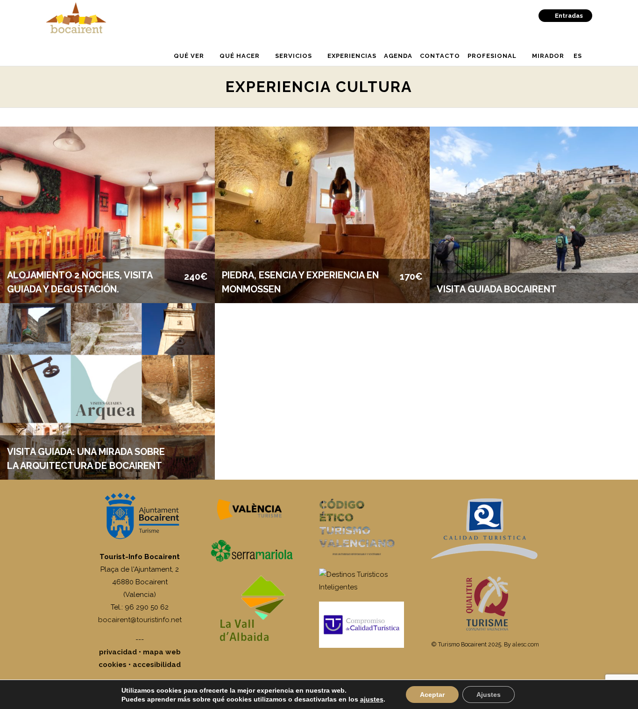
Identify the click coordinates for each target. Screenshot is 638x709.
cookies (113, 664)
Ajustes (488, 694)
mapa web (162, 652)
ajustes (371, 699)
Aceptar (432, 694)
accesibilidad (157, 664)
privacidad (118, 652)
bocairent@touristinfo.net (140, 620)
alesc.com (525, 644)
